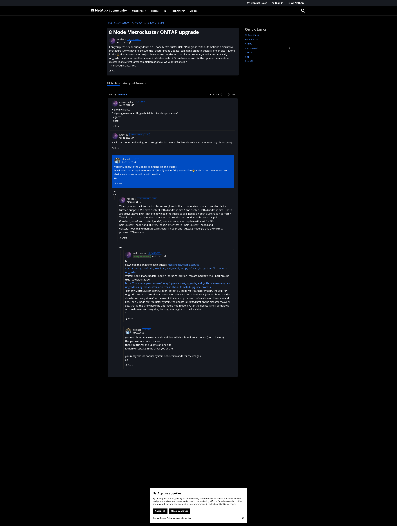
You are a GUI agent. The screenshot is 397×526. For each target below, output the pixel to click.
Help (247, 56)
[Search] (303, 11)
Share (113, 71)
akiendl (126, 159)
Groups (248, 52)
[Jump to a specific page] (233, 94)
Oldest (122, 94)
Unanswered (267, 47)
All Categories (252, 34)
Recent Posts (251, 39)
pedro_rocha (126, 102)
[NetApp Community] (109, 10)
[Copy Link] (130, 42)
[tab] (113, 83)
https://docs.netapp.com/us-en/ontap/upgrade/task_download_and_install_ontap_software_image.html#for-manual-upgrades (176, 268)
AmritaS (121, 39)
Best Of (249, 61)
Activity (248, 43)
